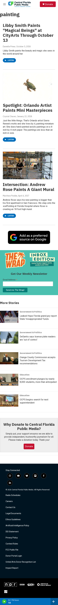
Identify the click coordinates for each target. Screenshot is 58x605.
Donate (49, 4)
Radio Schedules (13, 495)
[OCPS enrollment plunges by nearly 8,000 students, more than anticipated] (9, 380)
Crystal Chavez (9, 116)
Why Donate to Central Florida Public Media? (29, 426)
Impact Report (12, 568)
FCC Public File (12, 550)
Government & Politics (31, 311)
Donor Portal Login (14, 556)
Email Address (10, 279)
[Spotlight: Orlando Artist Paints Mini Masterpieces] (27, 86)
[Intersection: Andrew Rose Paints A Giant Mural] (27, 165)
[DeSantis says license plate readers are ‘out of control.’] (9, 337)
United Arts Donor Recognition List (21, 562)
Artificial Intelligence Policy (17, 526)
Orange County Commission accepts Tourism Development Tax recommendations (37, 360)
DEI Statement (12, 532)
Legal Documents (13, 513)
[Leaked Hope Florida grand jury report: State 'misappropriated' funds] (9, 317)
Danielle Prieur (9, 46)
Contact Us (10, 507)
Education (24, 374)
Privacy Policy (12, 538)
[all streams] (54, 601)
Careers (9, 501)
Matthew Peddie (10, 195)
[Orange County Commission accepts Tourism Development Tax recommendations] (9, 358)
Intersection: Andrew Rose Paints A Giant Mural (28, 187)
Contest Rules (12, 544)
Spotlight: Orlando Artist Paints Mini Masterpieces (27, 107)
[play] (4, 601)
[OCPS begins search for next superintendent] (9, 400)
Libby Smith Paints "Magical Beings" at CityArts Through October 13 (28, 33)
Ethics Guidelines (13, 519)
